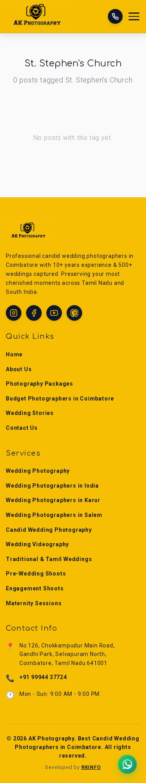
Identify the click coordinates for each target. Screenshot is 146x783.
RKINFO (91, 767)
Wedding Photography (38, 471)
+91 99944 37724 (43, 677)
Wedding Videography (37, 544)
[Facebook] (34, 313)
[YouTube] (54, 313)
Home (14, 354)
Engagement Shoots (35, 588)
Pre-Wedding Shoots (36, 573)
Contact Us (22, 428)
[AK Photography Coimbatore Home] (38, 16)
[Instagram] (13, 313)
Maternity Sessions (34, 603)
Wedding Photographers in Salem (54, 515)
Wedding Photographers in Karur (53, 500)
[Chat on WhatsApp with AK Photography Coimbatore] (127, 764)
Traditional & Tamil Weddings (49, 559)
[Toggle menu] (134, 16)
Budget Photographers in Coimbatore (60, 398)
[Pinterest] (74, 313)
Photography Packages (39, 384)
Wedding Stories (30, 413)
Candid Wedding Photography (49, 530)
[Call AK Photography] (115, 16)
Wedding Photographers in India (52, 486)
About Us (19, 369)
